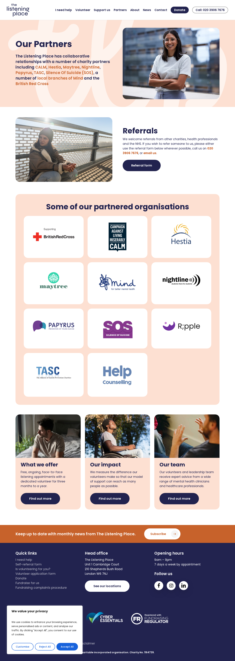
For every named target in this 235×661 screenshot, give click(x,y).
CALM (40, 67)
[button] (142, 165)
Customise (22, 646)
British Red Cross (32, 83)
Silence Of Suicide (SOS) (69, 72)
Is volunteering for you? (32, 569)
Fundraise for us (27, 583)
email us (149, 153)
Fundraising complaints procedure (41, 588)
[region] (45, 630)
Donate (20, 578)
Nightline (91, 67)
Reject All (45, 646)
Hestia (54, 67)
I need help (23, 560)
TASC (39, 72)
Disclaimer (87, 643)
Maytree (71, 67)
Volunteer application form (35, 574)
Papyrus (23, 72)
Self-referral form (28, 564)
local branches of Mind (60, 78)
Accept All (67, 646)
